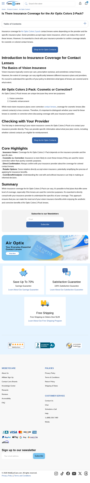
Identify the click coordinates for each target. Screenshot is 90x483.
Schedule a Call (51, 409)
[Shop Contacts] (45, 248)
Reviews (5, 394)
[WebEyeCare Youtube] (74, 473)
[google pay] (23, 437)
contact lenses (50, 107)
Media (47, 422)
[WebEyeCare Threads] (86, 473)
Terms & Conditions (52, 377)
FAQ (3, 403)
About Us (5, 373)
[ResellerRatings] (74, 345)
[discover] (27, 432)
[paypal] (6, 437)
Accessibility (6, 398)
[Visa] (13, 432)
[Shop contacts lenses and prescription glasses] (13, 3)
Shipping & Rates (51, 386)
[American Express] (34, 432)
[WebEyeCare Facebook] (68, 473)
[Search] (26, 3)
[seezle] (33, 437)
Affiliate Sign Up (7, 377)
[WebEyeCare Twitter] (80, 473)
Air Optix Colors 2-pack (30, 31)
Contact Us (49, 401)
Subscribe (45, 224)
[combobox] (49, 3)
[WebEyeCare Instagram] (56, 473)
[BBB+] (45, 345)
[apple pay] (15, 437)
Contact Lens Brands (9, 382)
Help (46, 413)
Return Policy (50, 382)
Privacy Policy (50, 373)
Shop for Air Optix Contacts (45, 50)
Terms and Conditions (22, 476)
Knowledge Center (8, 386)
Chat (47, 405)
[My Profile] (80, 4)
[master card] (20, 432)
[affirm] (5, 441)
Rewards (5, 390)
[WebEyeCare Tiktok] (62, 473)
